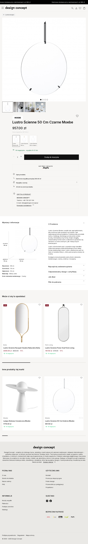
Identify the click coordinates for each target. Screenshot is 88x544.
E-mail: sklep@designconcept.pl (27, 203)
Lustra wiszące (9, 14)
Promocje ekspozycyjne (54, 478)
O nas (4, 475)
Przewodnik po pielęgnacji (54, 484)
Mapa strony (30, 535)
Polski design (50, 481)
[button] (40, 99)
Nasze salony (6, 481)
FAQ (3, 484)
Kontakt (48, 475)
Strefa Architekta (8, 478)
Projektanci (49, 487)
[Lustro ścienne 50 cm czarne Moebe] (44, 59)
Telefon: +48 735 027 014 (25, 200)
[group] (22, 330)
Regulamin (20, 535)
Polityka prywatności (9, 535)
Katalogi (5, 509)
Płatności (5, 503)
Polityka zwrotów (8, 506)
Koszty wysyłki (7, 500)
